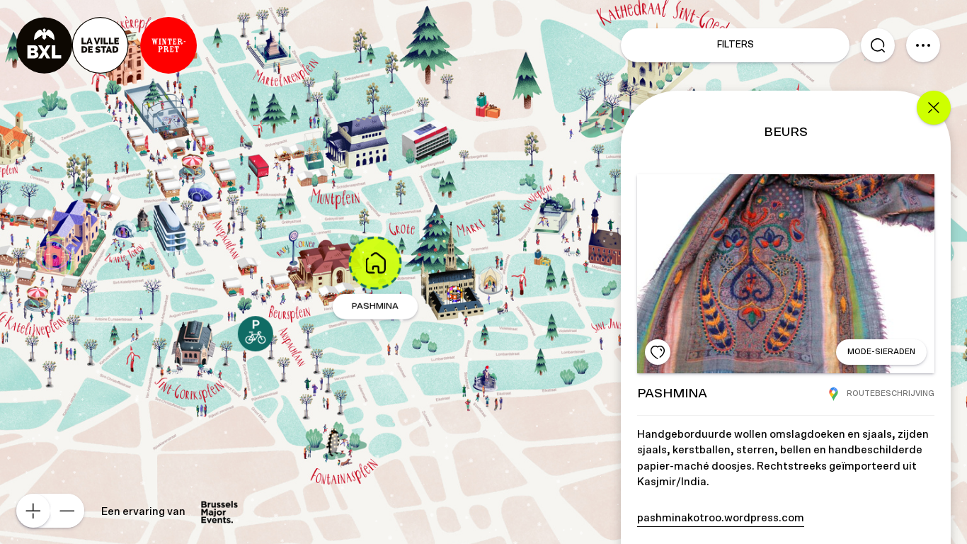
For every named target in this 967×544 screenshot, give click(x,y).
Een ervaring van (143, 511)
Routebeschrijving (890, 393)
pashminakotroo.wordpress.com (720, 518)
